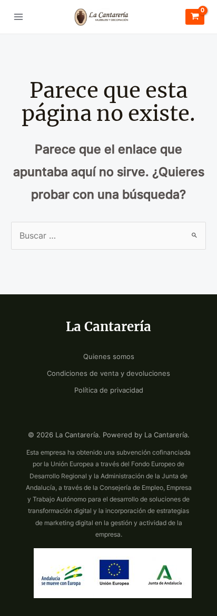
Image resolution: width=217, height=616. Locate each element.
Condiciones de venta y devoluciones (108, 373)
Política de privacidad (108, 390)
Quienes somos (108, 357)
